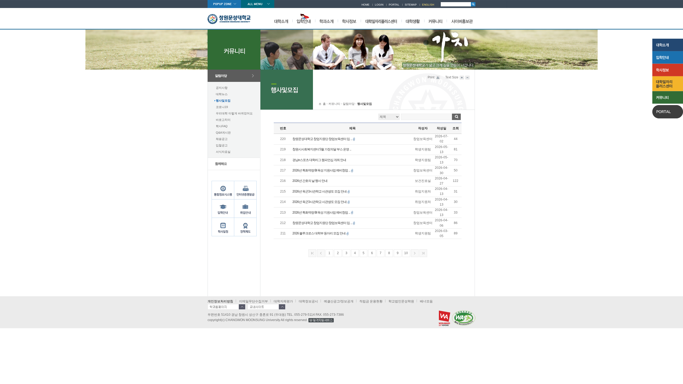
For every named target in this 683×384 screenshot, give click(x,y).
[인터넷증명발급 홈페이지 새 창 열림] (245, 190)
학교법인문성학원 (401, 301)
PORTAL (394, 4)
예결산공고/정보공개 (339, 301)
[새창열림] (321, 320)
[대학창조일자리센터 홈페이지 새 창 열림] (245, 208)
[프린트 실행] (437, 77)
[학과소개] (326, 18)
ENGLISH (428, 4)
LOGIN (379, 4)
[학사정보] (349, 18)
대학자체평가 (283, 301)
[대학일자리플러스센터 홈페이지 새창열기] (381, 18)
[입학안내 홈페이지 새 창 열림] (223, 208)
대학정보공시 (308, 301)
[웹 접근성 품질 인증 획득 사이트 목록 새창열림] (463, 317)
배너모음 (426, 301)
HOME (366, 4)
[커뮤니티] (435, 18)
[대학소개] (281, 18)
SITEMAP (411, 4)
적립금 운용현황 (371, 301)
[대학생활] (413, 18)
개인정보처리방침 (220, 301)
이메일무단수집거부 (253, 301)
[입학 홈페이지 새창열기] (303, 18)
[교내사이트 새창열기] (266, 307)
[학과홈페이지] (226, 307)
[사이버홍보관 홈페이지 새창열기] (462, 18)
